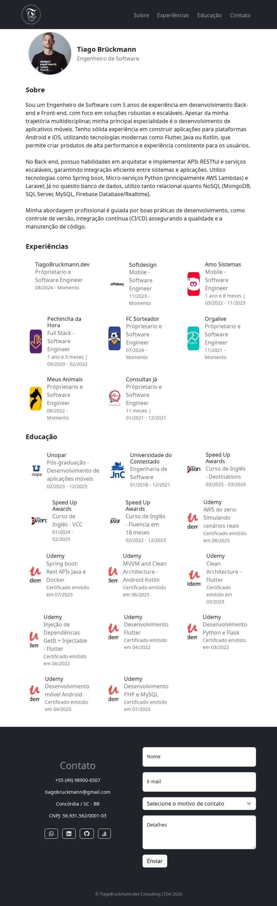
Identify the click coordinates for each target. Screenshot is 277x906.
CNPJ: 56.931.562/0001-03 (77, 815)
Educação (209, 15)
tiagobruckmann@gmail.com (77, 792)
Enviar (155, 861)
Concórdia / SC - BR (78, 804)
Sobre (141, 15)
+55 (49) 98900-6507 (77, 780)
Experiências (173, 15)
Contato (240, 15)
